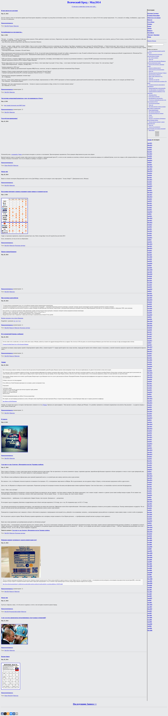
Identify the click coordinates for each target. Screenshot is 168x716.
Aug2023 (149, 186)
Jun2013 (149, 448)
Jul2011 (149, 497)
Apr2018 (149, 323)
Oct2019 (149, 285)
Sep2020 (149, 261)
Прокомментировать (7, 23)
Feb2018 (149, 327)
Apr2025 (149, 143)
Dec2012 (149, 461)
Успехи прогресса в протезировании (156, 69)
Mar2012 (149, 480)
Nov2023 (149, 179)
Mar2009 (149, 557)
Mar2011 (149, 506)
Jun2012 (149, 473)
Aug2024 (149, 160)
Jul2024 (149, 162)
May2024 (149, 166)
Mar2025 (149, 145)
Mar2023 (149, 196)
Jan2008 (149, 587)
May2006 (149, 630)
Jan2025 (149, 149)
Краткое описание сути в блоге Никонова (12, 318)
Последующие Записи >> (85, 704)
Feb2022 (149, 224)
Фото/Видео (150, 32)
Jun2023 (149, 190)
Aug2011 (149, 495)
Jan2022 (149, 227)
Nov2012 (149, 463)
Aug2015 (149, 392)
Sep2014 (149, 415)
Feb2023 (149, 199)
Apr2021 (149, 246)
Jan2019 (149, 304)
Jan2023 (149, 201)
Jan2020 (149, 278)
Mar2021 (149, 248)
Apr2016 (149, 375)
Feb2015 (149, 405)
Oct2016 (149, 362)
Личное (149, 28)
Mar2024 (149, 171)
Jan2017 (149, 355)
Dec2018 (149, 306)
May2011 (149, 501)
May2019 (149, 295)
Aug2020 (149, 263)
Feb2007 (149, 611)
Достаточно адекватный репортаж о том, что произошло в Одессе (22, 98)
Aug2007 (149, 598)
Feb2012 (149, 482)
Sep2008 (149, 570)
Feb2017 (149, 353)
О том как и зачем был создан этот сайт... (84, 6)
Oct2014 (149, 413)
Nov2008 (149, 566)
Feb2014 (149, 431)
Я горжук (151, 116)
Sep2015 (149, 390)
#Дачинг (45, 404)
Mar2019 (149, 300)
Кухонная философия (15, 611)
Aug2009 (149, 546)
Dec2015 (149, 383)
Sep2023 (149, 184)
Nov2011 (149, 488)
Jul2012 (149, 471)
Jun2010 (149, 525)
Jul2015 (149, 394)
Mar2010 (149, 531)
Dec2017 (149, 332)
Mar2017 (149, 351)
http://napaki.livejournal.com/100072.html (14, 105)
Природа (149, 30)
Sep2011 (149, 493)
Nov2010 (149, 514)
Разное (149, 26)
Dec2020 (149, 254)
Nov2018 (149, 308)
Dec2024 (149, 151)
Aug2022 (149, 212)
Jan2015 (149, 407)
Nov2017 (149, 334)
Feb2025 (149, 147)
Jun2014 (149, 422)
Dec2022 (149, 203)
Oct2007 (149, 594)
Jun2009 (149, 551)
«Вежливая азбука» (153, 94)
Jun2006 (149, 628)
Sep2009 (149, 544)
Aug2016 (149, 366)
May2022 (149, 218)
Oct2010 (149, 516)
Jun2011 (149, 499)
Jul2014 (149, 420)
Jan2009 (149, 561)
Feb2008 (149, 585)
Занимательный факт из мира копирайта (157, 88)
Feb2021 (149, 250)
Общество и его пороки (153, 17)
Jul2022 (149, 214)
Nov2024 (149, 154)
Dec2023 (149, 177)
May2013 (149, 450)
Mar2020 (149, 274)
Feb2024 (149, 173)
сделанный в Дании (16, 154)
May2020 (149, 269)
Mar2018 (149, 325)
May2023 (149, 192)
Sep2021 (149, 235)
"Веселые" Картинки (153, 35)
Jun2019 (149, 293)
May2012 (149, 476)
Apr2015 (149, 400)
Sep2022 (149, 209)
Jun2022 (149, 216)
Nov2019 (149, 282)
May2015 (149, 398)
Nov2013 (149, 437)
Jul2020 (149, 265)
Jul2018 (149, 317)
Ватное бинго (152, 130)
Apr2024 (149, 169)
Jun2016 (149, 370)
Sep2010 (149, 518)
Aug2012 (149, 469)
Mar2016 (149, 377)
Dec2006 (149, 615)
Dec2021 (149, 229)
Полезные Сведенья (153, 13)
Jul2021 (149, 239)
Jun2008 (149, 576)
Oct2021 (149, 233)
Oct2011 (149, 491)
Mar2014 (149, 428)
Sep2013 (149, 441)
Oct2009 (149, 542)
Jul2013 (149, 445)
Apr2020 (149, 272)
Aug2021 (149, 237)
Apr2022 (149, 220)
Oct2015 (149, 388)
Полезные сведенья (20, 245)
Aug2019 (149, 289)
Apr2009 (149, 555)
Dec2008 (149, 564)
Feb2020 (149, 276)
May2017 (149, 347)
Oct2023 (149, 182)
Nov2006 (149, 617)
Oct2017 (149, 336)
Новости (149, 20)
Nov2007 (149, 591)
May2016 (149, 373)
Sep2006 (149, 622)
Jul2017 (149, 342)
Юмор (149, 37)
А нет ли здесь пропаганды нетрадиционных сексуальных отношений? (23, 618)
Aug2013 (149, 443)
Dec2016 (149, 358)
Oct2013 (149, 439)
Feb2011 (149, 508)
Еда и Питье (150, 22)
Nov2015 (149, 385)
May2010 (149, 527)
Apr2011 (149, 503)
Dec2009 (149, 538)
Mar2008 (149, 583)
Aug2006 (149, 624)
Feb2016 (149, 379)
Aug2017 (149, 340)
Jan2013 (149, 458)
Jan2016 (149, 381)
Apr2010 (149, 529)
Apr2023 (149, 194)
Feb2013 (149, 456)
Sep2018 (149, 312)
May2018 (149, 321)
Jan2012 (149, 484)
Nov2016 (149, 360)
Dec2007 (149, 589)
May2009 (149, 553)
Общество (16, 26)
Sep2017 (149, 338)
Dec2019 (149, 280)
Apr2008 (149, 581)
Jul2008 (149, 574)
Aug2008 (149, 572)
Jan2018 (149, 330)
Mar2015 (149, 403)
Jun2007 (149, 602)
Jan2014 (149, 433)
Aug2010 (149, 521)
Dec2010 (149, 512)
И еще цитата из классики (154, 96)
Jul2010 (149, 523)
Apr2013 (149, 452)
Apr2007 (149, 607)
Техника (149, 24)
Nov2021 (149, 231)
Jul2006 (149, 626)
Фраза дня (151, 59)
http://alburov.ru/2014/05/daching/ (10, 401)
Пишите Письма (151, 41)
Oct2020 (149, 259)
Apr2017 (149, 349)
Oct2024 (149, 156)
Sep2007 (149, 596)
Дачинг (150, 115)
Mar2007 (149, 609)
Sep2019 (149, 287)
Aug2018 (149, 315)
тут (14, 321)
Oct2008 (149, 568)
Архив (149, 140)
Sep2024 (149, 158)
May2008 (149, 579)
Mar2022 (149, 222)
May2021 (149, 244)
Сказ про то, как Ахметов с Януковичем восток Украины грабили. (22, 464)
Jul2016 (149, 368)
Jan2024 (149, 175)
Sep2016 (149, 364)
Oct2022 (149, 207)
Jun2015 (149, 396)
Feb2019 (149, 302)
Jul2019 (149, 291)
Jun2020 (149, 267)
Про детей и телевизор (153, 57)
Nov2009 (149, 540)
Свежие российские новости (155, 67)
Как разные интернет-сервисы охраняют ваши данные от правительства (24, 191)
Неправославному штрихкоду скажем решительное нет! (19, 540)
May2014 (149, 424)
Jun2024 (149, 164)
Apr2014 (149, 426)
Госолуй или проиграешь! (154, 103)
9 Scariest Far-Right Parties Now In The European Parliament (15, 344)
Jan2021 (149, 252)
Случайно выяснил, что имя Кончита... (157, 89)
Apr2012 (149, 478)
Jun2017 (149, 345)
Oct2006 (149, 619)
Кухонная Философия (153, 15)
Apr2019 (149, 297)
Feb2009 (149, 559)
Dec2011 (149, 486)
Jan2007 (149, 613)
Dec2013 (149, 435)
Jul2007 (149, 600)
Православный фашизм (153, 110)
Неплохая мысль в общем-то (155, 74)
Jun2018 (149, 319)
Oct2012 (149, 465)
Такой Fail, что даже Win (154, 79)
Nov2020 (149, 257)
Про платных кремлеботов (154, 111)
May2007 (149, 604)
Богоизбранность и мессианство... (156, 98)
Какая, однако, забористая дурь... (156, 76)
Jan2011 (149, 510)
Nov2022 (149, 205)
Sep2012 (149, 467)
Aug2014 (149, 418)
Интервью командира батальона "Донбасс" (158, 72)
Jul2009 (149, 549)
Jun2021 (149, 242)
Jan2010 (149, 536)
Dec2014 (149, 409)
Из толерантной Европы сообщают (156, 113)
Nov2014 (149, 411)
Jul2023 (149, 188)
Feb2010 (149, 534)
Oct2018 (149, 310)
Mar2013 (149, 454)
